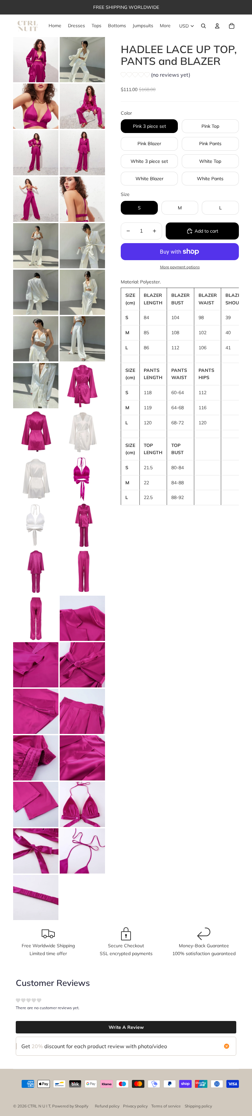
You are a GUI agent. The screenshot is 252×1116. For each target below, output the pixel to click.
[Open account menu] (217, 26)
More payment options (180, 266)
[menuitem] (165, 26)
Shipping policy (198, 1106)
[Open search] (203, 26)
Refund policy (107, 1106)
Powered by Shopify (70, 1106)
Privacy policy (135, 1106)
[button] (155, 76)
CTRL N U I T (39, 1106)
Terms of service (166, 1106)
